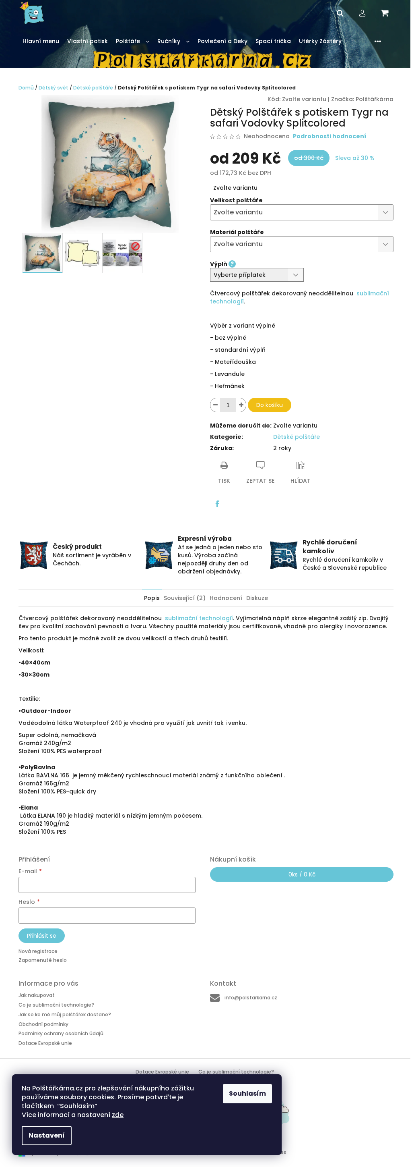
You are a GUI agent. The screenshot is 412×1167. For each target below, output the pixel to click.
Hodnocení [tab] (226, 598)
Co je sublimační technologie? (56, 1004)
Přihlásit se (41, 936)
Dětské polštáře (296, 437)
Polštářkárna (374, 99)
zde (118, 1114)
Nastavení (47, 1135)
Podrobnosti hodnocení (329, 136)
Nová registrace (38, 951)
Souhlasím (247, 1093)
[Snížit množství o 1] (215, 405)
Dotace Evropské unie (45, 1043)
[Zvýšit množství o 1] (241, 405)
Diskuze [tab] (257, 598)
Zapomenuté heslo (43, 960)
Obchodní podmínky (43, 1024)
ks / (301, 874)
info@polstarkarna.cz (251, 997)
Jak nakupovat (37, 995)
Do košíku (269, 405)
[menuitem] (41, 41)
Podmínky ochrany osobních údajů (61, 1033)
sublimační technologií (199, 618)
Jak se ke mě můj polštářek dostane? (65, 1014)
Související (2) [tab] (185, 598)
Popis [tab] (152, 598)
